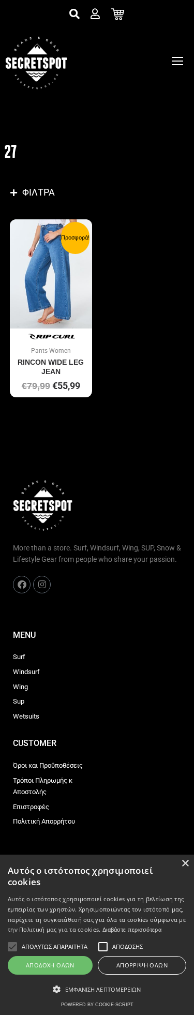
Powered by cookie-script (97, 1004)
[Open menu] (177, 61)
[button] (97, 990)
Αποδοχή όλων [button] (50, 965)
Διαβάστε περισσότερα (131, 930)
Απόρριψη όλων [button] (142, 965)
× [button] (185, 864)
